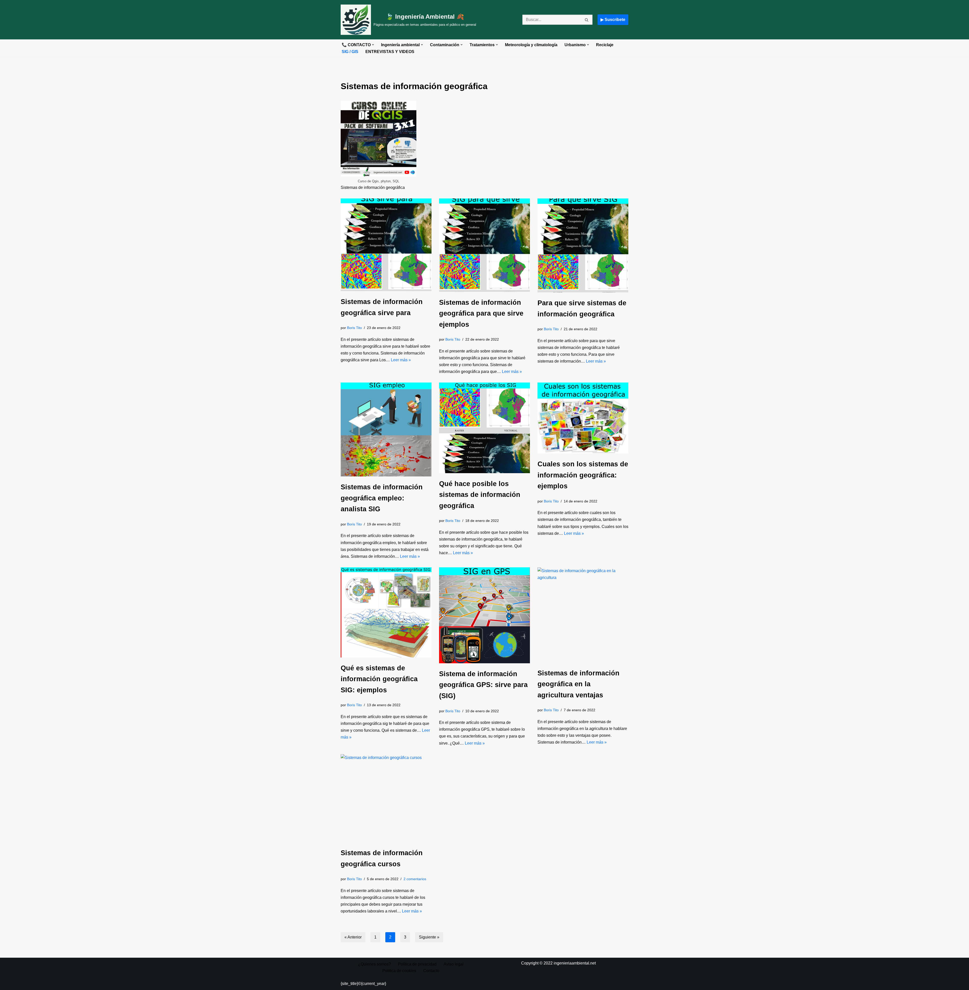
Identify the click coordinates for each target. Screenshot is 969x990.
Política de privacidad (417, 964)
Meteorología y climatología (531, 45)
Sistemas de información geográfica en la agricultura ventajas (578, 684)
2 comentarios (414, 879)
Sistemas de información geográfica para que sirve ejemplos (481, 313)
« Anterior (353, 937)
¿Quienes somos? (374, 964)
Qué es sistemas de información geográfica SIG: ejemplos (379, 679)
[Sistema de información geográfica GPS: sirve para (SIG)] (484, 615)
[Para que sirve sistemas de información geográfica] (582, 245)
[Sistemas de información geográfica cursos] (386, 798)
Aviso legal (454, 964)
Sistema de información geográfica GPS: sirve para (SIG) (483, 685)
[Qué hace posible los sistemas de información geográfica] (484, 428)
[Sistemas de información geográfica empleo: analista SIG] (386, 429)
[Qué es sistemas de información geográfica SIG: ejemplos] (386, 612)
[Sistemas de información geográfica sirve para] (386, 244)
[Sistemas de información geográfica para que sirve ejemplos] (484, 245)
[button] (373, 45)
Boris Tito (354, 328)
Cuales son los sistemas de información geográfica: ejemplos (582, 475)
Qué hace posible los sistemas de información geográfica (479, 495)
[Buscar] (587, 20)
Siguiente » (429, 937)
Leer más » (401, 360)
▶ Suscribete (613, 19)
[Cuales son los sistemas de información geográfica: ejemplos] (582, 418)
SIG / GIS (350, 51)
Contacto (431, 971)
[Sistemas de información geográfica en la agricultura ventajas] (582, 615)
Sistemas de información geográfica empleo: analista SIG (382, 498)
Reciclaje (604, 45)
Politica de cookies (399, 971)
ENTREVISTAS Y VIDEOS (389, 51)
